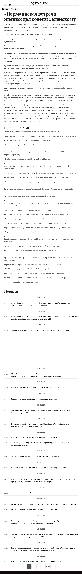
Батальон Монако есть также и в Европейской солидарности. (36, 561)
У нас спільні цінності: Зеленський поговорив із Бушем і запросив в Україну (37, 277)
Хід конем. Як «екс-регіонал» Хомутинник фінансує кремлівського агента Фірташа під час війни (41, 411)
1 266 (48, 567)
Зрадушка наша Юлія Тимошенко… (26, 493)
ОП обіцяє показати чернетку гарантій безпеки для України (30, 250)
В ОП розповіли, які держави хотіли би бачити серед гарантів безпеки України (38, 214)
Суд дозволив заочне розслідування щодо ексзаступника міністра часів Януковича (40, 227)
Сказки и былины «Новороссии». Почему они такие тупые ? (35, 456)
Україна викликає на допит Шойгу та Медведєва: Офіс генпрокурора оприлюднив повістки (39, 240)
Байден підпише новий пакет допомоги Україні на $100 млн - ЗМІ (32, 132)
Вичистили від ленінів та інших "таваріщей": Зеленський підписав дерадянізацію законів (38, 190)
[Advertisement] (41, 349)
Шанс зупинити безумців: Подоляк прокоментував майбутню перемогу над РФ (38, 177)
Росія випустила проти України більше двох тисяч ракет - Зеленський (34, 273)
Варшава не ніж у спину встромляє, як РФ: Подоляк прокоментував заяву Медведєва (41, 136)
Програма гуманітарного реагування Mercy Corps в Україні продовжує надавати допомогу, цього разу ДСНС (40, 425)
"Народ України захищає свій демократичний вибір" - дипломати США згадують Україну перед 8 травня (38, 153)
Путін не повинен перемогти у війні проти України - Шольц (30, 196)
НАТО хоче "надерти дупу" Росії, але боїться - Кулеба (27, 269)
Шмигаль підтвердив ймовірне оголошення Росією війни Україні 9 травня (36, 219)
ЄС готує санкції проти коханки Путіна (21, 282)
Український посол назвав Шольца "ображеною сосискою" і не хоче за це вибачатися (40, 232)
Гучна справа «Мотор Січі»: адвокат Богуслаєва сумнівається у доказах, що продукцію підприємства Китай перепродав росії (43, 480)
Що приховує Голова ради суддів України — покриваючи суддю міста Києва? (44, 504)
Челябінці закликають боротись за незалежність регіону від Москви (40, 330)
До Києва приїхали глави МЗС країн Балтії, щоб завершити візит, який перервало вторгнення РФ (38, 204)
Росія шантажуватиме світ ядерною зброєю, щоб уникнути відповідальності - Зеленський (37, 167)
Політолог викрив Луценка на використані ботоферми (34, 509)
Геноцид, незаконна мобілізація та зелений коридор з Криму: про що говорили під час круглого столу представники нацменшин (44, 522)
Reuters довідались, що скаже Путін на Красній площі (27, 159)
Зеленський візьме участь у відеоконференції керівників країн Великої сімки (37, 182)
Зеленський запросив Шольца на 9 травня (23, 145)
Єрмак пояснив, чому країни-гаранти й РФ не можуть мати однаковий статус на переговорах (38, 258)
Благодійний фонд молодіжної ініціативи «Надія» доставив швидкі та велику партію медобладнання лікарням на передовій (44, 317)
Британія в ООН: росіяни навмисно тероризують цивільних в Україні (34, 264)
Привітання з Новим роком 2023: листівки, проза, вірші (34, 437)
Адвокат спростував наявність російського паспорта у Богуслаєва (39, 468)
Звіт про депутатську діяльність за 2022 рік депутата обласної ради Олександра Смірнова (40, 444)
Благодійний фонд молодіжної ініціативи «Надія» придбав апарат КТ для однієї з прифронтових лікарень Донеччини (42, 304)
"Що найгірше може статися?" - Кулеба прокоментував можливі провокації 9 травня (40, 173)
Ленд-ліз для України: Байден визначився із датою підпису (30, 140)
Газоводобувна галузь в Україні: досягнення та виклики (35, 387)
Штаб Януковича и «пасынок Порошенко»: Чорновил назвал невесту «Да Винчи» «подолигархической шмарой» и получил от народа (41, 375)
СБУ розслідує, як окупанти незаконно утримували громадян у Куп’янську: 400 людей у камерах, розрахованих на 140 (44, 535)
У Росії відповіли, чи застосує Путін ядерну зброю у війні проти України (35, 223)
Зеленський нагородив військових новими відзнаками (28, 210)
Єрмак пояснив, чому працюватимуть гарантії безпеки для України (33, 246)
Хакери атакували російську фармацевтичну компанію (34, 399)
